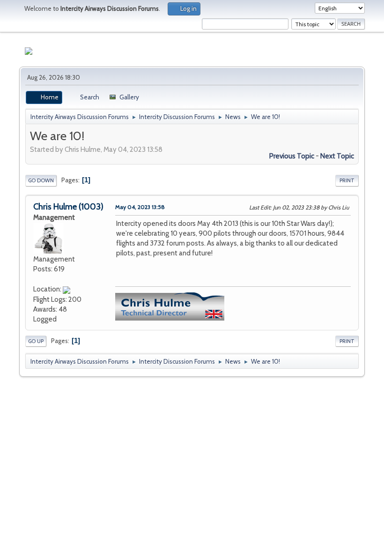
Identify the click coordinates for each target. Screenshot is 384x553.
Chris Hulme (55, 207)
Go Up (36, 341)
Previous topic (291, 156)
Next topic (337, 156)
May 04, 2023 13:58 (140, 206)
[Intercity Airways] (37, 279)
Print (347, 180)
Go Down (41, 180)
